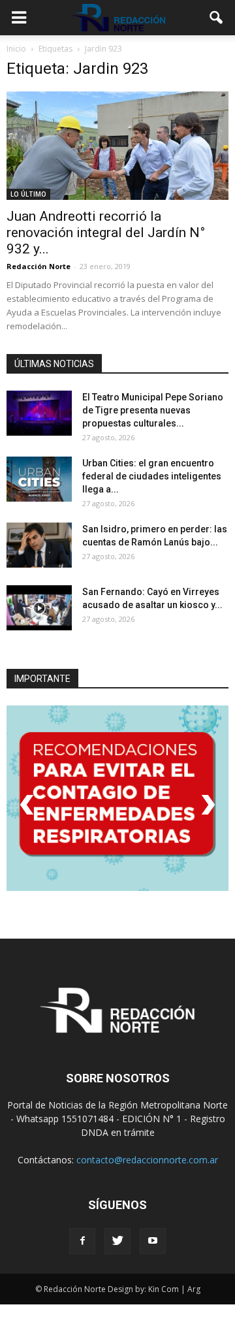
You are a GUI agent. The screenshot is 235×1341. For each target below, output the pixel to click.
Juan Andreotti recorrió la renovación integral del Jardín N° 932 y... (106, 232)
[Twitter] (117, 1241)
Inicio (16, 48)
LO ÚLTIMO (28, 194)
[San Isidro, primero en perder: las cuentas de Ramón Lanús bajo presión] (39, 545)
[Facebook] (82, 1241)
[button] (216, 17)
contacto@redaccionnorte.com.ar (147, 1160)
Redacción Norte (38, 266)
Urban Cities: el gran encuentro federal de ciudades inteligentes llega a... (151, 476)
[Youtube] (153, 1241)
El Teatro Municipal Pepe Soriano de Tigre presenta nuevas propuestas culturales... (152, 410)
